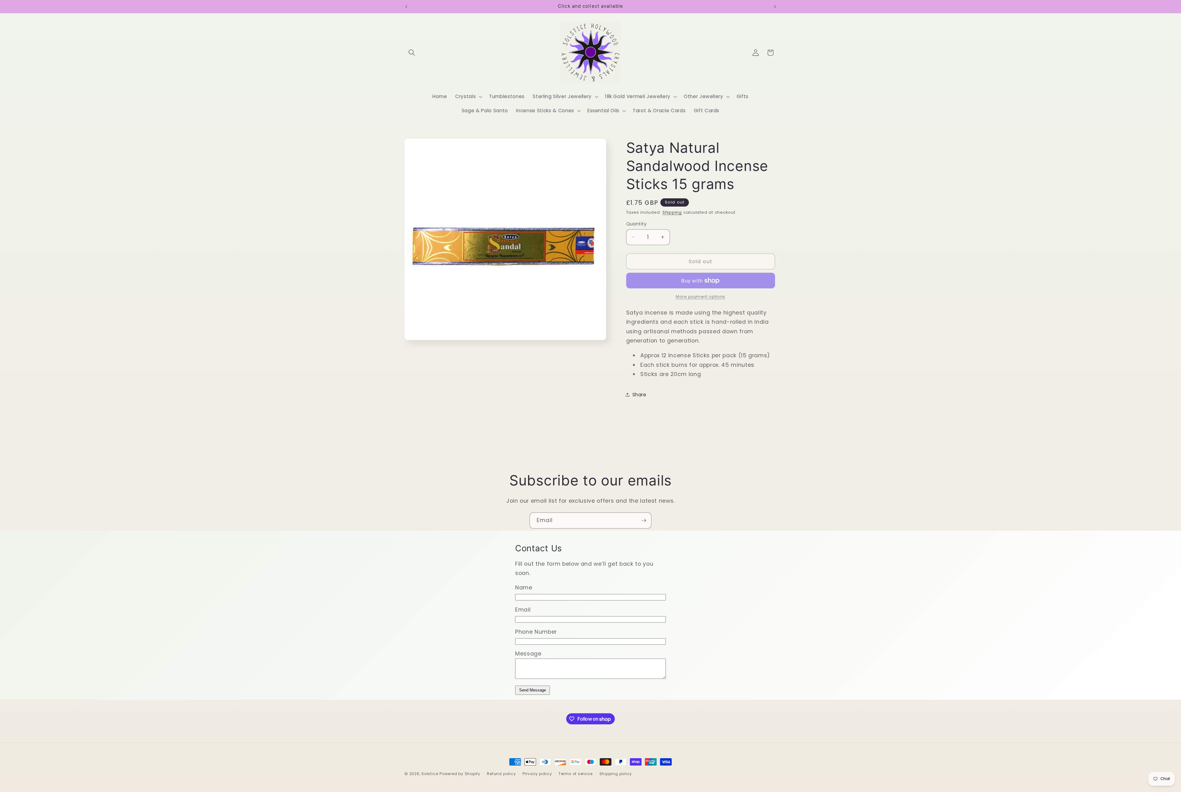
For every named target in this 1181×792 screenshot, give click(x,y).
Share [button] (639, 394)
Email (523, 609)
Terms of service (576, 773)
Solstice (429, 773)
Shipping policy (615, 773)
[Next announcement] (775, 6)
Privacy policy (537, 773)
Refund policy (501, 773)
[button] (411, 52)
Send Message (532, 690)
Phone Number (536, 632)
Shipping (672, 212)
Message (528, 653)
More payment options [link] (700, 296)
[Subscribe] (643, 521)
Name (523, 587)
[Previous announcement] (406, 6)
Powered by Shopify (459, 773)
